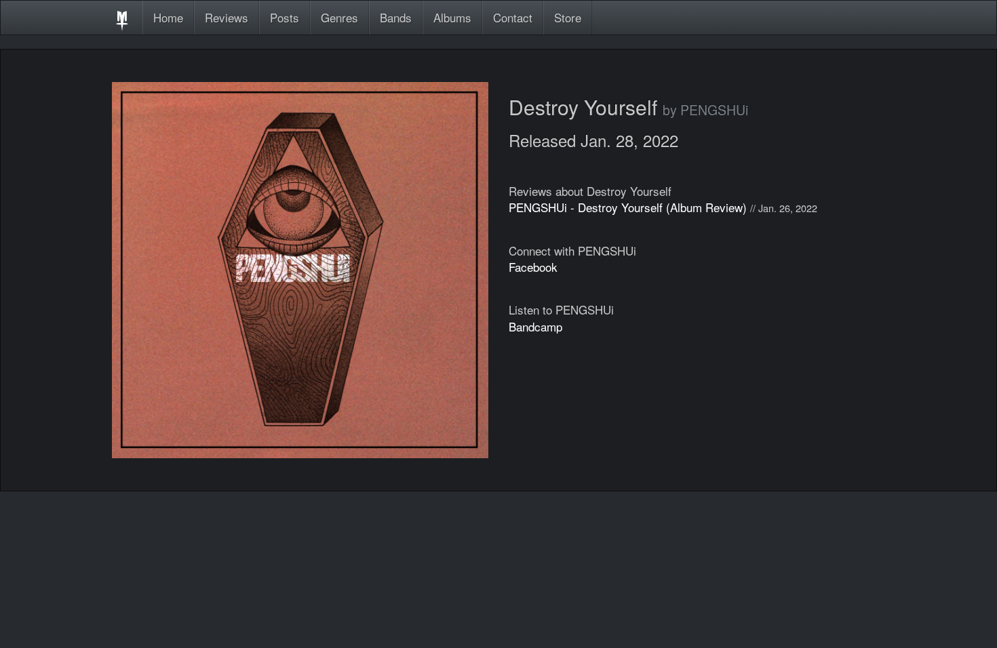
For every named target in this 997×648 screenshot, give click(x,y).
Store (567, 17)
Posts (284, 17)
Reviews (226, 17)
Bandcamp (535, 326)
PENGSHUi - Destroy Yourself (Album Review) (628, 207)
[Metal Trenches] (122, 18)
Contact (512, 17)
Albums (452, 17)
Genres (339, 17)
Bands (396, 17)
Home (168, 17)
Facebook (533, 266)
